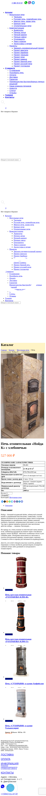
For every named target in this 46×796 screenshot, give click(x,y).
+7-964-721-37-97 (17, 3)
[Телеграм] (33, 3)
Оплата (5, 759)
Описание (9, 505)
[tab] (25, 506)
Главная (4, 350)
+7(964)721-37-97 (9, 794)
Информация (10, 763)
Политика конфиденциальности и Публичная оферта (9, 767)
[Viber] (29, 3)
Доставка (7, 754)
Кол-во (3, 493)
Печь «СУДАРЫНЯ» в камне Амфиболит (24, 683)
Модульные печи (23, 350)
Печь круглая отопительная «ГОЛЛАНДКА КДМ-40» (18, 596)
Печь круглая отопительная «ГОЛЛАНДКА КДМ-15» (18, 640)
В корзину (5, 495)
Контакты (7, 772)
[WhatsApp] (26, 3)
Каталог (12, 350)
